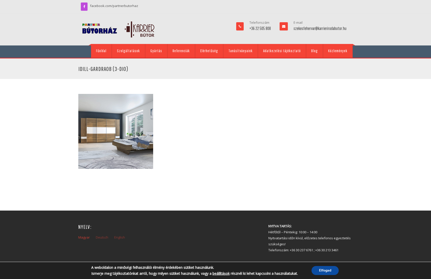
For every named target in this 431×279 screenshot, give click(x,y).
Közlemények (337, 50)
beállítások (221, 273)
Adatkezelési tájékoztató (282, 50)
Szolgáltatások (128, 50)
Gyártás (156, 50)
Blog (314, 50)
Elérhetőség (209, 50)
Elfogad (325, 270)
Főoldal (101, 50)
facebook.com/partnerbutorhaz (114, 5)
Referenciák (181, 50)
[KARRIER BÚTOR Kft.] (118, 29)
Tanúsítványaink (240, 50)
